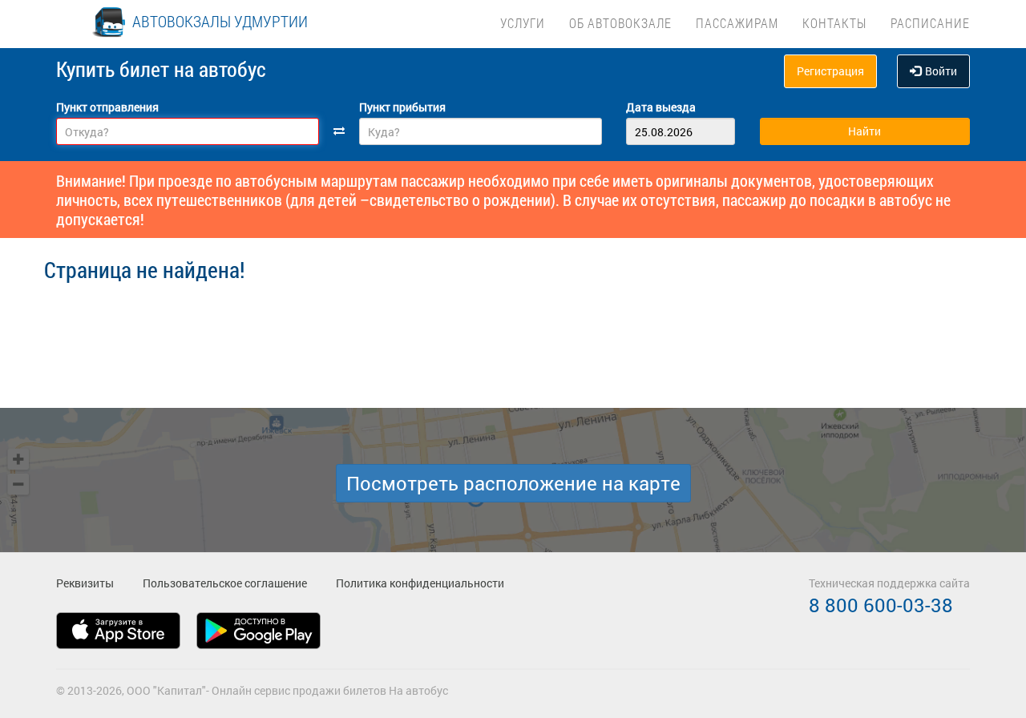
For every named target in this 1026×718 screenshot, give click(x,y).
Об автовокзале (620, 22)
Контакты (834, 22)
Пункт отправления (107, 107)
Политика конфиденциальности (420, 583)
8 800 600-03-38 (881, 605)
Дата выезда (661, 107)
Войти (941, 71)
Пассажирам (737, 22)
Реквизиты (85, 583)
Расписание (930, 22)
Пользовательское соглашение (225, 583)
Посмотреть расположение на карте (513, 483)
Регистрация (830, 71)
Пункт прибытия (402, 107)
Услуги (522, 22)
